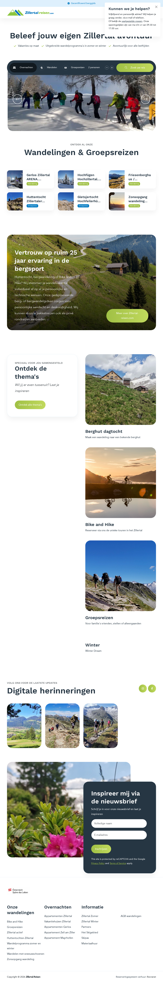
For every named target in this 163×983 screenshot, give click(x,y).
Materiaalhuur (90, 943)
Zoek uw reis (137, 67)
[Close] (156, 6)
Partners (86, 926)
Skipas (85, 937)
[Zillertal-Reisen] (31, 12)
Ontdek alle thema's (30, 404)
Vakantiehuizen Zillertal (57, 921)
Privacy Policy (98, 863)
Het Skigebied (90, 932)
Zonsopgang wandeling (20, 959)
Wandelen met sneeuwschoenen (25, 953)
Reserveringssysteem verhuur (131, 977)
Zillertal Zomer (90, 916)
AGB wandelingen (131, 916)
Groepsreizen (15, 927)
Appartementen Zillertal (58, 916)
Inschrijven (101, 848)
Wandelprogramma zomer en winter (24, 946)
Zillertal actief (15, 932)
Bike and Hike (15, 921)
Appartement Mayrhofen (58, 937)
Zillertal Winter (90, 921)
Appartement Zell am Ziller (59, 932)
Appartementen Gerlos (57, 926)
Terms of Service (118, 863)
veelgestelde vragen (132, 21)
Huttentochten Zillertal (20, 938)
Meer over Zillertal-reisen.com (127, 315)
